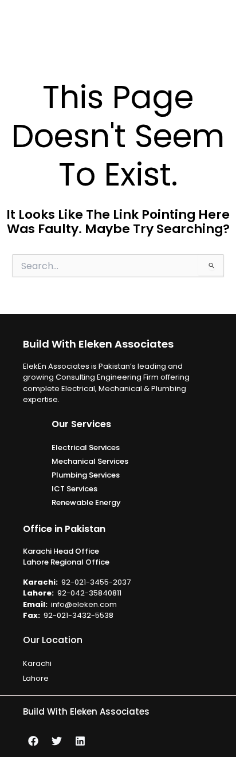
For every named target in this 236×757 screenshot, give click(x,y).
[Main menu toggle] (223, 23)
